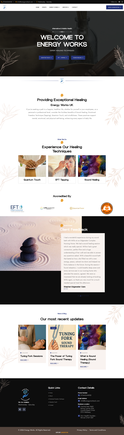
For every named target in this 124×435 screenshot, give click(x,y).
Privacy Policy (82, 413)
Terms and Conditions (97, 413)
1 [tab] (62, 70)
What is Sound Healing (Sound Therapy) (58, 343)
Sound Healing (77, 57)
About (51, 379)
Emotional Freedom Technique (57, 382)
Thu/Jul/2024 (55, 336)
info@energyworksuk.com (25, 2)
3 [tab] (82, 279)
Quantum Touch (45, 57)
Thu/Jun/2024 (85, 336)
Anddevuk (64, 416)
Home (37, 7)
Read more (23, 347)
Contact (75, 7)
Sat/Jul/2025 (24, 336)
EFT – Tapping (61, 57)
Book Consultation (113, 7)
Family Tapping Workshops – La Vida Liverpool (91, 343)
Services (65, 7)
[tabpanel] (62, 43)
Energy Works (53, 7)
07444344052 (7, 2)
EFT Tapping (62, 179)
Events (44, 7)
